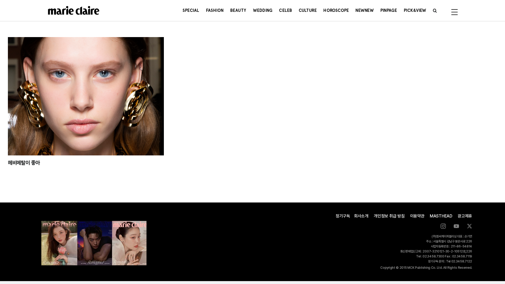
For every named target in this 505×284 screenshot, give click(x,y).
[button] (435, 10)
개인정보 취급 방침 (389, 216)
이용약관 (417, 216)
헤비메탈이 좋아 (24, 163)
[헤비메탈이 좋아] (86, 96)
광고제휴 (465, 216)
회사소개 (361, 216)
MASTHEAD (441, 216)
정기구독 (343, 216)
